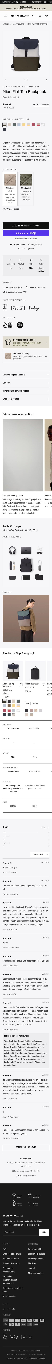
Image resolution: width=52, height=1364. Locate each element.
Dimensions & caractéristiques (16, 391)
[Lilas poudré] (40, 710)
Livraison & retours (11, 399)
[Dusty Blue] (13, 710)
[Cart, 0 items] (46, 16)
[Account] (40, 16)
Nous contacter (9, 1296)
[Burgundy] (33, 125)
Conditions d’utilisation (37, 1355)
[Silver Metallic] (43, 125)
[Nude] (31, 715)
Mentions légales (35, 1273)
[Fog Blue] (19, 125)
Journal (31, 1268)
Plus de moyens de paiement (26, 239)
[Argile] (36, 710)
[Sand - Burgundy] (38, 125)
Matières (6, 383)
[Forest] (9, 715)
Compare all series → (12, 209)
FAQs (5, 1249)
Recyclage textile (35, 1258)
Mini (27, 704)
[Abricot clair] (27, 715)
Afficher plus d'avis (26, 1147)
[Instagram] (4, 1310)
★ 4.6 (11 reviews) (41, 104)
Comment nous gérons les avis (26, 1176)
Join (44, 1232)
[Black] (9, 701)
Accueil (6, 24)
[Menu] (6, 16)
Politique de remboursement (17, 1358)
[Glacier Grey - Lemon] (28, 125)
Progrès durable (35, 1249)
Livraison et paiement (12, 1254)
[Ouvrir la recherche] (34, 16)
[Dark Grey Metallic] (13, 715)
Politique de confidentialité (16, 1355)
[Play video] (23, 455)
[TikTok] (9, 1310)
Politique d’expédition (37, 1358)
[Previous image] (6, 80)
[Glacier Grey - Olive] (4, 125)
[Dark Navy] (4, 129)
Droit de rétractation (11, 1263)
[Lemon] (24, 125)
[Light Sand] (9, 125)
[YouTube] (13, 1310)
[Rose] (31, 710)
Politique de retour (11, 1258)
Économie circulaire (36, 1254)
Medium (35, 704)
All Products (18, 24)
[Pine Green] (14, 125)
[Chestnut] (9, 706)
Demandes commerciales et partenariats (10, 1280)
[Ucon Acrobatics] (20, 16)
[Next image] (46, 80)
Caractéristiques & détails (14, 374)
